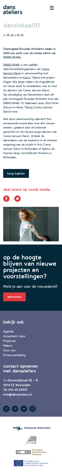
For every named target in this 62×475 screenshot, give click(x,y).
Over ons (9, 350)
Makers (7, 345)
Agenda (8, 331)
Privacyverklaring (14, 355)
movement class (14, 336)
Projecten (9, 341)
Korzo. (27, 77)
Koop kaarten (16, 173)
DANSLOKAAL (11, 65)
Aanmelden (14, 297)
